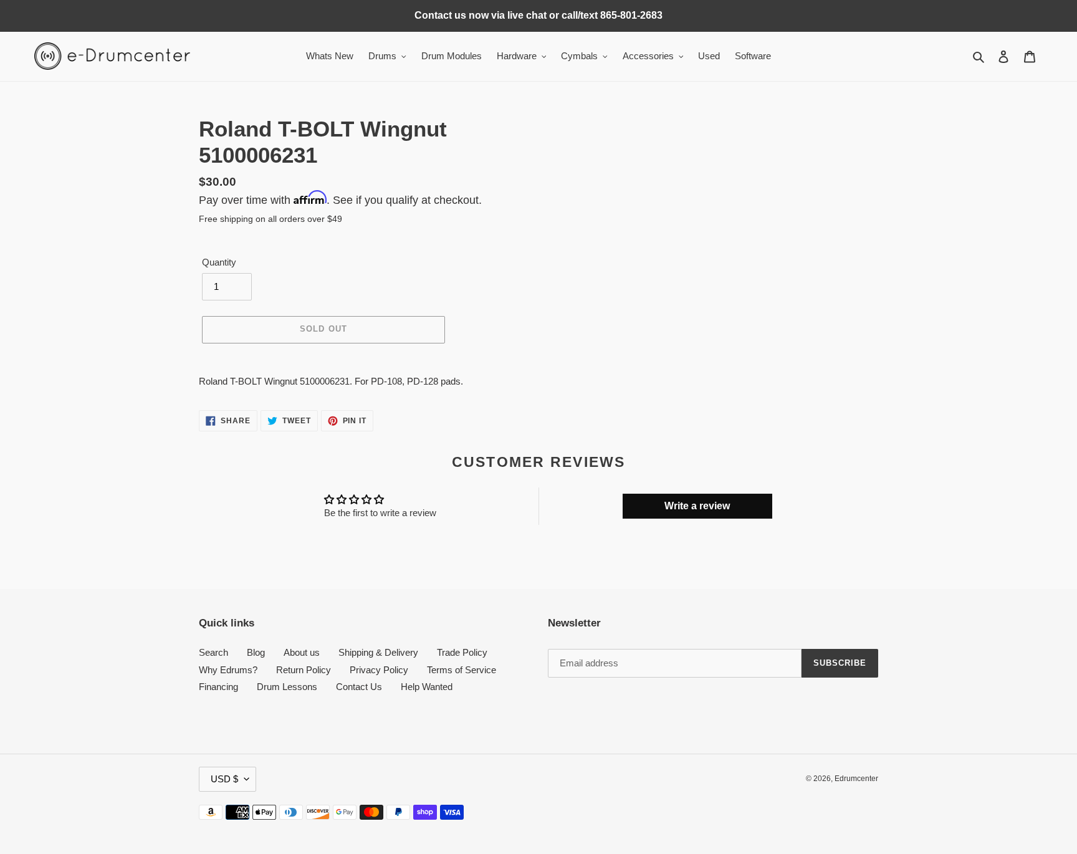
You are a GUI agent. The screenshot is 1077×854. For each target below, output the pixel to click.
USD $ (224, 779)
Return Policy (303, 669)
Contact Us (359, 686)
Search (213, 652)
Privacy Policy (379, 669)
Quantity (219, 262)
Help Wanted (426, 686)
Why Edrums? (228, 669)
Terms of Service (461, 669)
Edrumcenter (856, 778)
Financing (218, 686)
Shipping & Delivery (378, 652)
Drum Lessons (287, 686)
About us (302, 652)
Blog (256, 652)
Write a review (697, 506)
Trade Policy (462, 652)
